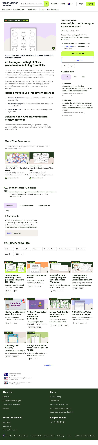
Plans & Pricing (55, 397)
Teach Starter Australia (59, 404)
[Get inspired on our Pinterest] (63, 422)
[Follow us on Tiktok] (51, 422)
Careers (6, 408)
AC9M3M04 (66, 100)
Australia (8, 436)
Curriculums (54, 400)
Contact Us (7, 426)
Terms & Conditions (21, 436)
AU (72, 4)
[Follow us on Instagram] (54, 422)
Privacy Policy (49, 436)
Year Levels (31, 9)
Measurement (67, 96)
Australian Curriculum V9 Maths (73, 93)
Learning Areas (19, 9)
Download (76, 54)
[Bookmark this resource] (65, 66)
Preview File (78, 60)
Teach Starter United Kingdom (61, 412)
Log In (69, 436)
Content (54, 4)
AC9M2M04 (66, 83)
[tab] (66, 77)
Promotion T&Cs (36, 436)
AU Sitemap (60, 436)
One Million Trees (12, 400)
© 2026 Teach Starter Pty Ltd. (85, 436)
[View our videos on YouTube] (60, 422)
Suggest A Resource (10, 430)
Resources (6, 9)
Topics (41, 9)
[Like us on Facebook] (57, 422)
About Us (6, 397)
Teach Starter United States (60, 408)
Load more (48, 365)
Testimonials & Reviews (11, 404)
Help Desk (6, 422)
